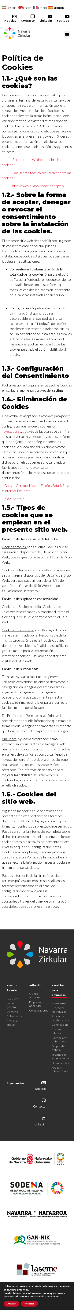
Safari (57, 485)
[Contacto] (33, 17)
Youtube (63, 20)
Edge (66, 485)
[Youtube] (67, 17)
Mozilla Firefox (40, 485)
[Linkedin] (50, 17)
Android (18, 499)
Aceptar (11, 1303)
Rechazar (29, 1303)
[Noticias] (14, 17)
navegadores (11, 431)
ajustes (54, 1296)
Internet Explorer (17, 491)
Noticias (10, 20)
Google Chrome (16, 485)
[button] (67, 34)
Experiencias (15, 1083)
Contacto (28, 20)
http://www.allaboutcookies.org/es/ (38, 186)
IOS (7, 499)
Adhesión (35, 985)
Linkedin (45, 20)
